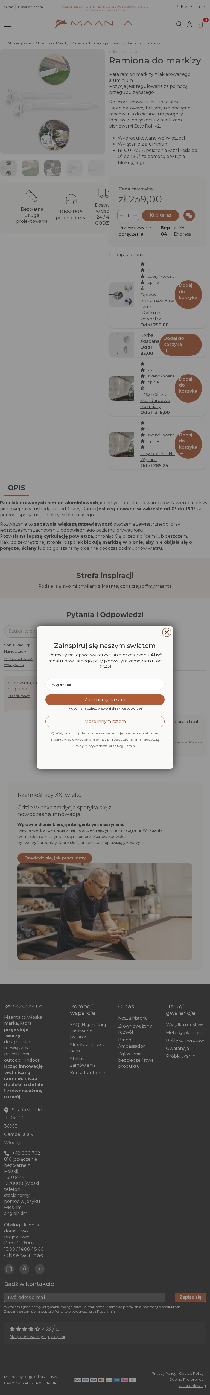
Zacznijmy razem (105, 699)
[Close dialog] (166, 632)
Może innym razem (105, 721)
